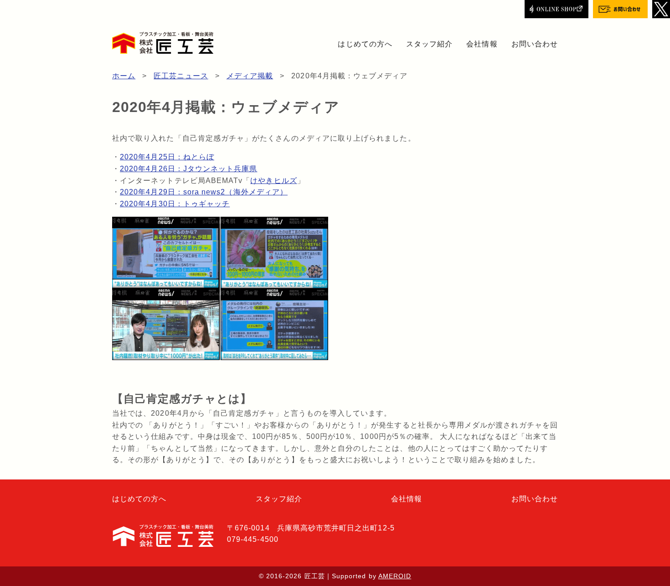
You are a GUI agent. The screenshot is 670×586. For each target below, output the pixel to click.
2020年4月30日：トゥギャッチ (175, 204)
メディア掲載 (250, 76)
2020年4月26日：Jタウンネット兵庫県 (188, 169)
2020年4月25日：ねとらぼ (167, 157)
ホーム (123, 76)
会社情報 (481, 44)
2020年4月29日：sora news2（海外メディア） (204, 192)
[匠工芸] (162, 43)
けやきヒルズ (273, 180)
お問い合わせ (534, 44)
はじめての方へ (365, 44)
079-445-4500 (252, 539)
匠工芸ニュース (181, 76)
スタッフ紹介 (429, 44)
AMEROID (394, 576)
